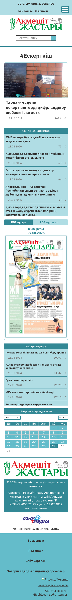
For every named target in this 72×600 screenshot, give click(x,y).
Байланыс (25, 11)
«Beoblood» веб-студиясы (50, 594)
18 (17, 442)
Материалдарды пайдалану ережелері (36, 571)
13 (34, 437)
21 (44, 442)
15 (54, 437)
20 (34, 442)
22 (54, 442)
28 (44, 446)
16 (62, 437)
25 (17, 446)
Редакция (35, 551)
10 (8, 437)
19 (25, 442)
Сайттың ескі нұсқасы (53, 585)
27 (34, 446)
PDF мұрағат (49, 222)
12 (25, 437)
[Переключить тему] (52, 11)
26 (25, 446)
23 (62, 442)
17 (8, 442)
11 (17, 437)
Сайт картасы (36, 561)
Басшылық (36, 540)
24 (8, 446)
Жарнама (42, 11)
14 (44, 437)
